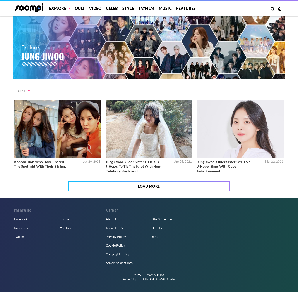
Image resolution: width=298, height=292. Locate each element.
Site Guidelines (162, 219)
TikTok (64, 219)
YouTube (66, 228)
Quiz (80, 8)
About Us (112, 219)
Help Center (160, 228)
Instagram (21, 228)
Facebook (21, 219)
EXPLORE (57, 8)
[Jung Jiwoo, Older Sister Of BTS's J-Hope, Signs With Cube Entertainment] (240, 129)
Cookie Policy (115, 245)
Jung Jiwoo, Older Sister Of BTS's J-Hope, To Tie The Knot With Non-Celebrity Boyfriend (133, 166)
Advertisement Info (119, 263)
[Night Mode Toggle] (280, 9)
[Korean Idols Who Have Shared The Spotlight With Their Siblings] (57, 129)
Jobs (155, 236)
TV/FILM (146, 8)
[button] (22, 90)
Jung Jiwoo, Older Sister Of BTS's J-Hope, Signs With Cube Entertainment (223, 166)
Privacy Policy (116, 236)
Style (128, 8)
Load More (149, 186)
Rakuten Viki (158, 279)
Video (95, 8)
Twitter (19, 236)
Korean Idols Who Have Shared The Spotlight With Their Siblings (40, 164)
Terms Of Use (115, 228)
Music (165, 8)
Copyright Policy (117, 254)
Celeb (112, 8)
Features (186, 8)
